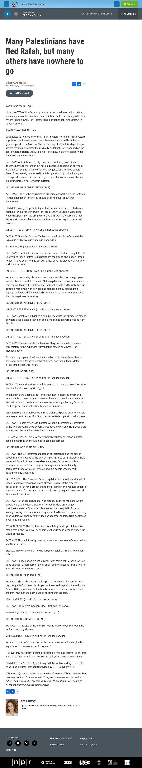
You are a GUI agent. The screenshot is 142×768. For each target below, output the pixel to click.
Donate (130, 4)
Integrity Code (86, 738)
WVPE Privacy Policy (88, 745)
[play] (7, 14)
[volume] (16, 14)
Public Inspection (57, 745)
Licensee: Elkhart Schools (61, 738)
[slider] (20, 13)
